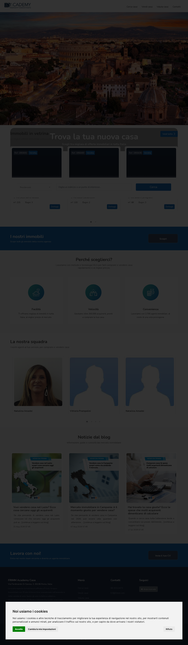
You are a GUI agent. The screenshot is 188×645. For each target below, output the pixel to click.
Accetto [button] (19, 629)
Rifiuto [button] (169, 629)
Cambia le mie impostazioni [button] (42, 629)
